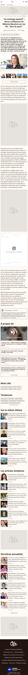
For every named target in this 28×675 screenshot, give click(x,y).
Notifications (5, 663)
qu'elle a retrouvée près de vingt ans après (12, 301)
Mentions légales (19, 652)
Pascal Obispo (19, 398)
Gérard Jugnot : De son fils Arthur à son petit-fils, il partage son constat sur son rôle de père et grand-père (17, 425)
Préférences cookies (21, 663)
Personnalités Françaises (6, 386)
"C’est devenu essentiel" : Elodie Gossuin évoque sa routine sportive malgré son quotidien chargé (17, 567)
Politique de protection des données (13, 657)
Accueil (2, 16)
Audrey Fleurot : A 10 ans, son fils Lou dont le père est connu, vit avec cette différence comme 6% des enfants (17, 495)
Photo (14, 386)
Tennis (19, 389)
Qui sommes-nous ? (8, 652)
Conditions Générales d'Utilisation (13, 649)
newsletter (26, 2)
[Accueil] (12, 1)
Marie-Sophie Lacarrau (15, 403)
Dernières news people (8, 16)
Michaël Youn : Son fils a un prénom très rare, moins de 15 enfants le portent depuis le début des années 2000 (17, 433)
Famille (10, 389)
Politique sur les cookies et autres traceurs (13, 655)
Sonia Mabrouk (12, 400)
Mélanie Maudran (17, 16)
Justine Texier (9, 310)
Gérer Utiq (12, 663)
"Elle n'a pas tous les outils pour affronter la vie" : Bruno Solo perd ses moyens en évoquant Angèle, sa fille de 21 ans (17, 514)
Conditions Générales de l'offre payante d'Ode (13, 660)
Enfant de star (4, 389)
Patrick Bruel (11, 398)
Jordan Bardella (4, 400)
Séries (15, 389)
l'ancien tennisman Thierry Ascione (16, 152)
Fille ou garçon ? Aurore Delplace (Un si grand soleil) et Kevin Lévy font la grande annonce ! (17, 522)
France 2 (19, 386)
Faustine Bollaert (4, 403)
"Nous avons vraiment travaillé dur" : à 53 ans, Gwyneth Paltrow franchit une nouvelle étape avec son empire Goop (17, 559)
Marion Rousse (20, 400)
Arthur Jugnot (4, 398)
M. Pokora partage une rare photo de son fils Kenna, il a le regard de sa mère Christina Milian (17, 442)
